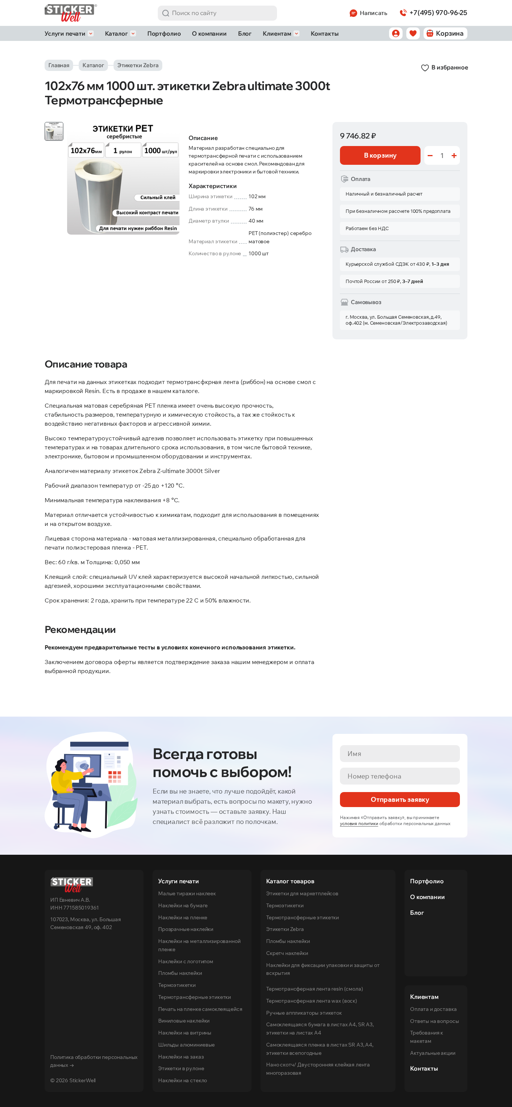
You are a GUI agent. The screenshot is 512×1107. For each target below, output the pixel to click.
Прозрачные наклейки (185, 929)
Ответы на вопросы (434, 1021)
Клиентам (277, 33)
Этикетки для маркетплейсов (302, 893)
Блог (245, 33)
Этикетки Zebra (138, 65)
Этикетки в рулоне (181, 1068)
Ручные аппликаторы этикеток (304, 1012)
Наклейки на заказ (181, 1056)
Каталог (116, 33)
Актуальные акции (432, 1053)
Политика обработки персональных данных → (94, 1061)
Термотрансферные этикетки (194, 997)
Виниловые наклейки (184, 1020)
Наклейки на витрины (184, 1032)
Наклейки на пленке (182, 917)
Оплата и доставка (433, 1009)
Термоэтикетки (177, 985)
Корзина (450, 33)
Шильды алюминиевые (186, 1044)
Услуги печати (65, 33)
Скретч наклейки (287, 953)
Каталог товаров (290, 881)
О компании (209, 33)
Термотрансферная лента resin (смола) (314, 988)
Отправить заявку (400, 799)
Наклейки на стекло (182, 1080)
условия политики (359, 823)
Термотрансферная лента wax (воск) (311, 1000)
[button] (166, 13)
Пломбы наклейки (180, 973)
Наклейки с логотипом (185, 961)
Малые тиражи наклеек (187, 893)
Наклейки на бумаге (183, 905)
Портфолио (164, 33)
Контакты (325, 33)
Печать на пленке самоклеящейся (200, 1009)
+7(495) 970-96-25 (438, 12)
